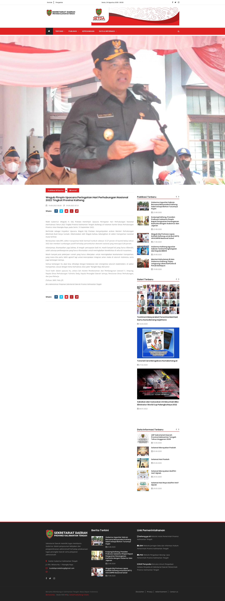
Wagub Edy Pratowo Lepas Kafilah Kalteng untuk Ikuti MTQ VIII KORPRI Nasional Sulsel (165, 236)
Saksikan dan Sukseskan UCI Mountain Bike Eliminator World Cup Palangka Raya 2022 (158, 403)
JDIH (141, 546)
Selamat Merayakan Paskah (163, 448)
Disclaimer (140, 592)
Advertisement (161, 592)
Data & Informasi (107, 31)
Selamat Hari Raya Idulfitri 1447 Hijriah (165, 484)
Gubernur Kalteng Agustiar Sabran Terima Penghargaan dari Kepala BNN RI (164, 249)
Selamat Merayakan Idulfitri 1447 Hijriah (163, 472)
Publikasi (73, 31)
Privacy (149, 592)
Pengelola (59, 2)
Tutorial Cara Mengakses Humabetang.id (157, 360)
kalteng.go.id (144, 536)
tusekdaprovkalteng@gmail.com (61, 568)
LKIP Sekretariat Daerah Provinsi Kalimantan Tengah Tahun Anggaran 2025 (163, 437)
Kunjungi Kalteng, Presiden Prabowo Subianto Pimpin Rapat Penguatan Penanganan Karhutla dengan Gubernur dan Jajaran (165, 221)
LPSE (141, 555)
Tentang (59, 31)
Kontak (49, 2)
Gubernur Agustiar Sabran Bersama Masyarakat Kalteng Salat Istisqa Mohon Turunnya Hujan (164, 205)
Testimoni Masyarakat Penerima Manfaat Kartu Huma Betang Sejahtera (157, 318)
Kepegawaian (88, 31)
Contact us (174, 592)
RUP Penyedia (145, 564)
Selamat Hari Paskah (160, 459)
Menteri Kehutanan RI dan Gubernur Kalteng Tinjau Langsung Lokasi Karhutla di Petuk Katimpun (163, 262)
